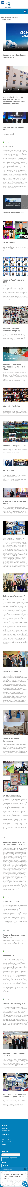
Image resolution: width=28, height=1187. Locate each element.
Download (13, 1159)
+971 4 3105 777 (7, 1139)
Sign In (6, 1165)
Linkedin (3, 1148)
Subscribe (5, 1159)
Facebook (3, 1147)
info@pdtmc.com (8, 1137)
